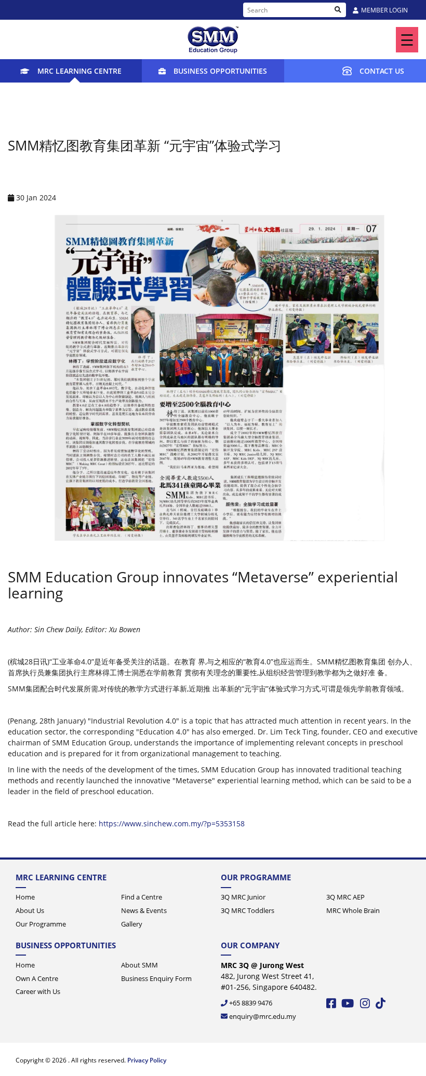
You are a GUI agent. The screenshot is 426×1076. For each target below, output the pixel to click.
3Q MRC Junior (243, 897)
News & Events (144, 910)
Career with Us (38, 991)
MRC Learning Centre (79, 71)
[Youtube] (348, 1009)
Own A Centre (37, 978)
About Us (30, 910)
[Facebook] (332, 1009)
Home (25, 897)
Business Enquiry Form (156, 978)
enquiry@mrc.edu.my (262, 1016)
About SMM (139, 965)
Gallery (131, 924)
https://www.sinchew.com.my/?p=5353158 (172, 823)
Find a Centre (141, 897)
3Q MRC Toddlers (247, 910)
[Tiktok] (380, 1009)
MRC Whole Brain (353, 910)
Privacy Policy (146, 1060)
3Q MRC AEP (345, 897)
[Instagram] (365, 1009)
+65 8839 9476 (250, 1002)
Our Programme (41, 924)
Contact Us (382, 71)
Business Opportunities (220, 71)
